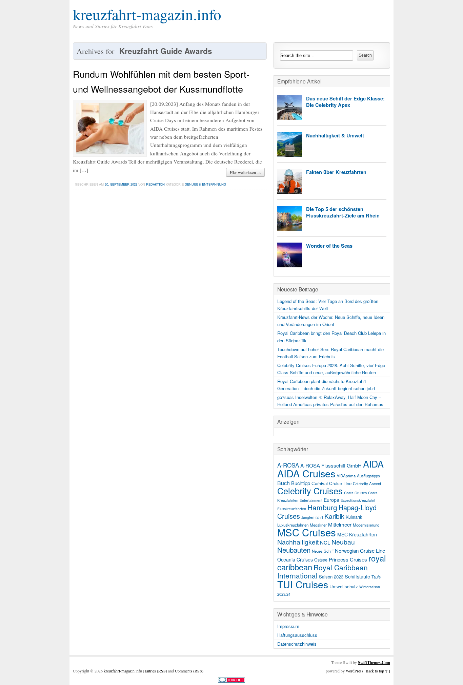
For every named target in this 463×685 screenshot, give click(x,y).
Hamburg (322, 507)
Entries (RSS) (156, 670)
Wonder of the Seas (329, 245)
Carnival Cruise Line (331, 483)
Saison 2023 (331, 576)
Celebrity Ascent (367, 483)
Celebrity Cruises (310, 490)
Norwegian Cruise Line (360, 550)
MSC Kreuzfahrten (357, 534)
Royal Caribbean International (322, 571)
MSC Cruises (306, 532)
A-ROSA (288, 465)
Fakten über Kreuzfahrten (336, 172)
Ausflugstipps (368, 475)
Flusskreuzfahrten (291, 508)
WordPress (354, 670)
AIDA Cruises (306, 473)
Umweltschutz (343, 586)
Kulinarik (354, 517)
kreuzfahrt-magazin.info (147, 14)
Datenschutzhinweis (297, 644)
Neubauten (293, 550)
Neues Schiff (323, 551)
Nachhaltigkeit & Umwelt (335, 135)
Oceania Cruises (295, 559)
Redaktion (155, 184)
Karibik (334, 516)
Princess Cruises (348, 559)
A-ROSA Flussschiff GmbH (331, 465)
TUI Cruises (302, 584)
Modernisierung (366, 525)
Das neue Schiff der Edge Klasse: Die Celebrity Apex (345, 101)
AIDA (373, 463)
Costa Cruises (355, 492)
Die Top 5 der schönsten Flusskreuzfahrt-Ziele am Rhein (343, 212)
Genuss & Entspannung (205, 184)
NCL (325, 542)
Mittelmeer (339, 524)
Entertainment (311, 500)
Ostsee (320, 560)
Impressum (288, 626)
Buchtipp (300, 483)
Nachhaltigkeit (298, 542)
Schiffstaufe (357, 576)
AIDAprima (346, 475)
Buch (283, 483)
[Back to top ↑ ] (377, 670)
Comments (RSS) (189, 670)
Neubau (343, 542)
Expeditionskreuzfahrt (358, 500)
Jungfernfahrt (312, 517)
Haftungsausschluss (297, 635)
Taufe (376, 576)
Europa (331, 499)
